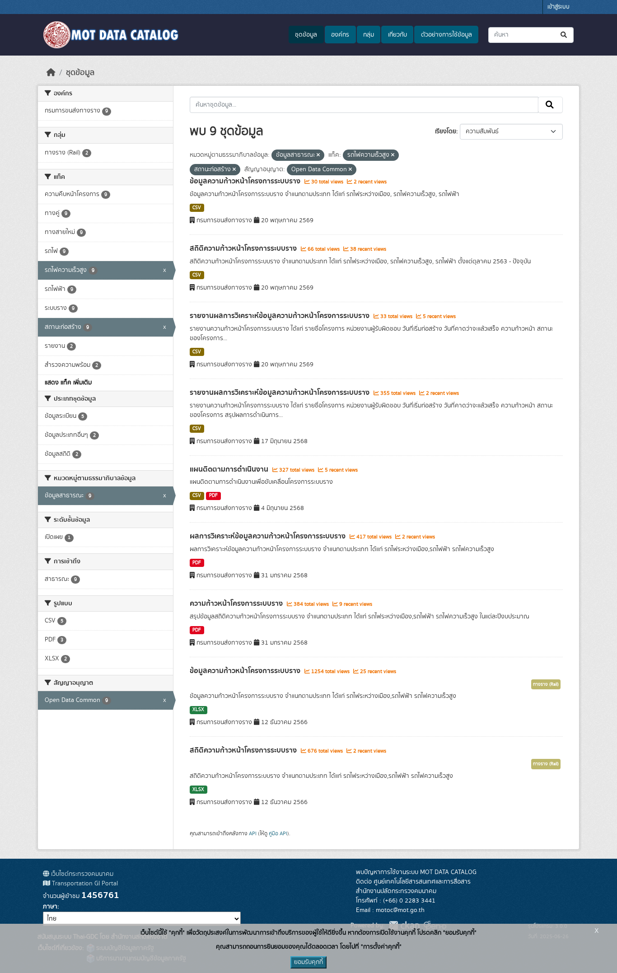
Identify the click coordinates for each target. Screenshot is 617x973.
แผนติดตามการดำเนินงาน (230, 469)
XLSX (198, 709)
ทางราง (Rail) (546, 684)
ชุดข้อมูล (306, 34)
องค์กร (340, 34)
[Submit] (564, 35)
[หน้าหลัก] (51, 73)
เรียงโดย (445, 131)
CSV (196, 207)
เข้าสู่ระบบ (558, 7)
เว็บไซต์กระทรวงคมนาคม (81, 874)
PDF (213, 495)
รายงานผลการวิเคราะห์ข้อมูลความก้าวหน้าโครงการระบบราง (280, 316)
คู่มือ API (278, 833)
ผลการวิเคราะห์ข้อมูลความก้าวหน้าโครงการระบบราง (268, 536)
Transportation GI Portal (84, 883)
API (253, 833)
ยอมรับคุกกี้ (308, 962)
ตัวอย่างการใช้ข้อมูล (446, 34)
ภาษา (50, 906)
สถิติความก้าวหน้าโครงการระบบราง (244, 248)
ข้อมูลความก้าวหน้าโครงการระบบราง (246, 181)
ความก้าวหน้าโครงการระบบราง (237, 603)
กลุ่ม (368, 34)
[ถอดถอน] (318, 155)
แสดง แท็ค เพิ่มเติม (68, 382)
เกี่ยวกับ (397, 34)
